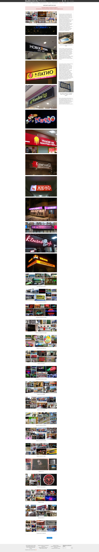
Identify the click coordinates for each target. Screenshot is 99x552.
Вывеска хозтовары (41, 394)
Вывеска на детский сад (41, 348)
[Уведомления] (62, 1)
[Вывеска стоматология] (41, 17)
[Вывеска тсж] (41, 464)
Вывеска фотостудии (41, 409)
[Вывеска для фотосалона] (41, 433)
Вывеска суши (41, 502)
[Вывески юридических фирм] (41, 326)
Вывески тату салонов (41, 486)
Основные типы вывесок (43, 2)
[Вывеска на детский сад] (41, 341)
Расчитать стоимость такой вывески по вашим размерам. (41, 57)
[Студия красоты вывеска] (41, 526)
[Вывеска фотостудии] (41, 403)
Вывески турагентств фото (41, 425)
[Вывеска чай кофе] (41, 356)
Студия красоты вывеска (41, 533)
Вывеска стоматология (41, 24)
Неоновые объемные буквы (41, 317)
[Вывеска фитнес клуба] (41, 449)
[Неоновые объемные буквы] (41, 310)
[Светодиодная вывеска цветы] (41, 372)
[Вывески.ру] (31, 1)
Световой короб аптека (41, 286)
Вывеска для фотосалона (41, 440)
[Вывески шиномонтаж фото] (41, 295)
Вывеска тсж (41, 471)
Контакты (65, 2)
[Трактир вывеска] (41, 511)
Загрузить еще (49, 537)
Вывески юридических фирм (41, 332)
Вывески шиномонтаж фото (41, 301)
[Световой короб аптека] (41, 279)
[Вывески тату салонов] (41, 480)
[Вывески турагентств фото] (41, 418)
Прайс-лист (61, 2)
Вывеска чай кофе (41, 363)
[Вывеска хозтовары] (41, 387)
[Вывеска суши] (41, 495)
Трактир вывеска (41, 517)
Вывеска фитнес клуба (41, 456)
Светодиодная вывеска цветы (41, 379)
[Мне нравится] (65, 1)
